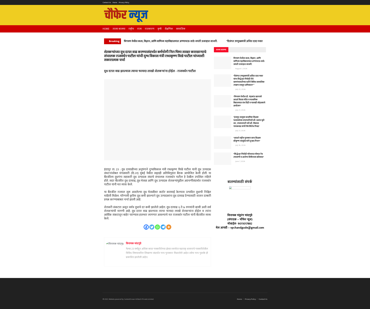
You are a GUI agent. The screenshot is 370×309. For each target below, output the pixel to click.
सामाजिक (180, 29)
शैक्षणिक (169, 29)
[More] (168, 227)
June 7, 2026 (240, 161)
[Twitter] (151, 227)
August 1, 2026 (241, 68)
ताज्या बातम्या (119, 29)
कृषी (160, 29)
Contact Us (107, 2)
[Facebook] (146, 227)
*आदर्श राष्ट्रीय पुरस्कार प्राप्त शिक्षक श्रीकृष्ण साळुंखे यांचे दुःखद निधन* (247, 139)
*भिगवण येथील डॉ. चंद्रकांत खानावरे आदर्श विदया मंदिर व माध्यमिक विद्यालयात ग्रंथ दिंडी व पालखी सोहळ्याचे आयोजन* (249, 101)
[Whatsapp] (157, 227)
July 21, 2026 (240, 110)
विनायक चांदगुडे (133, 243)
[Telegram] (163, 227)
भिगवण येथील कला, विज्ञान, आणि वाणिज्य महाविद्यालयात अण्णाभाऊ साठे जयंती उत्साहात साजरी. (170, 41)
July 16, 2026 (240, 145)
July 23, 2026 (240, 89)
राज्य (139, 29)
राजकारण (149, 29)
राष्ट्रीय (131, 29)
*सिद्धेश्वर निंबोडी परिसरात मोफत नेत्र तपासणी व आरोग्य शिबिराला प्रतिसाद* (248, 155)
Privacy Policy (124, 2)
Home (115, 2)
